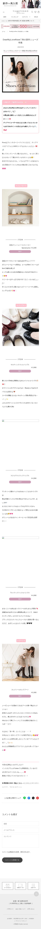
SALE (36, 17)
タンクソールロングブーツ (24, 693)
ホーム (3, 31)
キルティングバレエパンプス (23, 368)
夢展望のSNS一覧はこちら (13, 783)
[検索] (32, 12)
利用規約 (31, 918)
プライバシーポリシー (21, 920)
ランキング (14, 17)
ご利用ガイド (10, 909)
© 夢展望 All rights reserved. (20, 924)
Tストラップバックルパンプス (23, 596)
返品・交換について (20, 909)
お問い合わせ (30, 909)
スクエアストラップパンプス (23, 479)
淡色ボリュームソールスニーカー (22, 248)
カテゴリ (25, 17)
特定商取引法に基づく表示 (20, 918)
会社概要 (9, 918)
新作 (4, 17)
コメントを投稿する (12, 860)
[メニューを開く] (4, 12)
